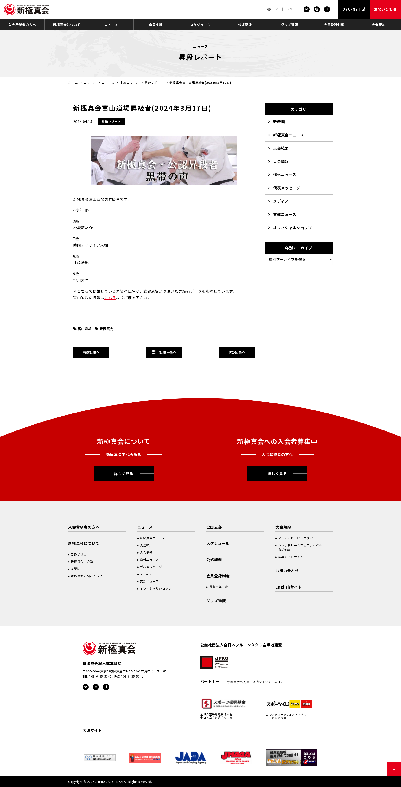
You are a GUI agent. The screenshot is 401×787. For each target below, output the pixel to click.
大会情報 (281, 161)
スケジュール (200, 24)
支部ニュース (129, 82)
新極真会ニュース (288, 135)
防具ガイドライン (290, 557)
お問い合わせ (287, 570)
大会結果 (281, 148)
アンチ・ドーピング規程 (295, 538)
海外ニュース (284, 174)
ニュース (111, 24)
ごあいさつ (79, 554)
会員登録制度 (334, 24)
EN (290, 9)
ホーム (73, 82)
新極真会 (106, 328)
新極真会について (66, 24)
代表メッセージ (287, 188)
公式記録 (245, 24)
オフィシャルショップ (292, 227)
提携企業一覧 (218, 587)
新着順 (279, 121)
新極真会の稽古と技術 (87, 576)
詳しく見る (123, 473)
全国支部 (156, 24)
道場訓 (75, 568)
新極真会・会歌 (82, 561)
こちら (110, 297)
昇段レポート (154, 82)
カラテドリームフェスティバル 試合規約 (298, 547)
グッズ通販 (289, 24)
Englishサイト (288, 587)
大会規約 (378, 24)
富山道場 (84, 328)
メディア (280, 201)
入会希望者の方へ (22, 24)
